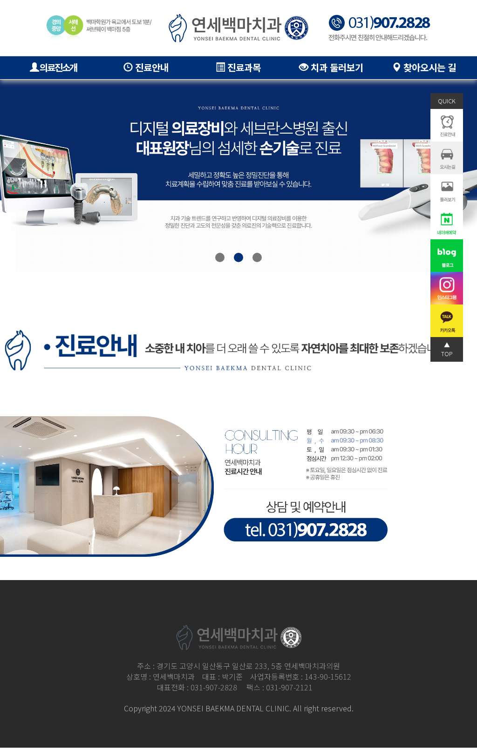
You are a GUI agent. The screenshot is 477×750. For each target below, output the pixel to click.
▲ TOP (447, 349)
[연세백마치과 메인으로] (238, 28)
